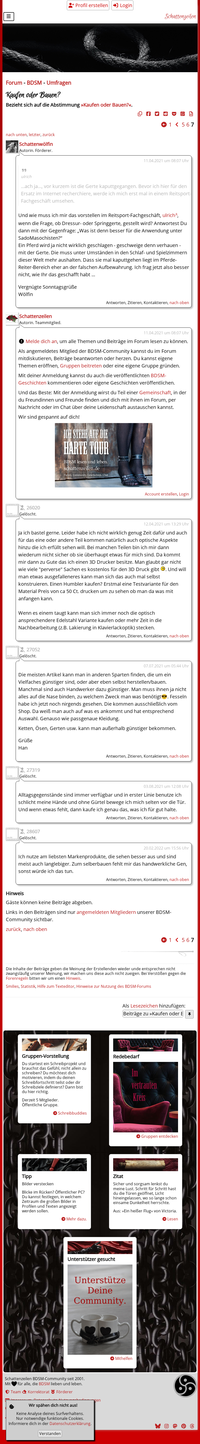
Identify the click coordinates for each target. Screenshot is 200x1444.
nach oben (179, 302)
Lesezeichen (144, 1005)
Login (125, 5)
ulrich (168, 215)
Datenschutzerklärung (70, 1423)
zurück (48, 134)
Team (15, 1392)
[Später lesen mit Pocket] (173, 113)
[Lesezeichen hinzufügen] (189, 1014)
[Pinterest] (183, 1426)
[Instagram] (166, 1426)
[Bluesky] (157, 1426)
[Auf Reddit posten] (165, 113)
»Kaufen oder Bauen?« (106, 104)
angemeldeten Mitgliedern (106, 912)
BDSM (34, 82)
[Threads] (191, 1426)
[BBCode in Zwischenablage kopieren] (190, 113)
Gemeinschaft (155, 392)
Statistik (28, 986)
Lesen (172, 1219)
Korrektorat (38, 1392)
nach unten (16, 134)
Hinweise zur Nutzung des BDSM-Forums (113, 986)
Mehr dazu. (76, 1219)
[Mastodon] (174, 1426)
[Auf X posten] (156, 113)
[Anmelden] (103, 485)
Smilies (12, 986)
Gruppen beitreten (81, 365)
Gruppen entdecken (159, 1136)
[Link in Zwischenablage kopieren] (139, 113)
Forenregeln (17, 978)
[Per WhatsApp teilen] (182, 113)
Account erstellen (161, 494)
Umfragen (59, 82)
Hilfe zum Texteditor (55, 986)
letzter (34, 134)
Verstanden (50, 1433)
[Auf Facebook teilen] (147, 113)
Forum (14, 82)
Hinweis (73, 978)
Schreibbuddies (72, 1113)
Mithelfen (123, 1358)
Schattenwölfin (36, 144)
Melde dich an (41, 341)
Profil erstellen (91, 5)
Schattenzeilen (180, 16)
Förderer (64, 1392)
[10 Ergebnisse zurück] (163, 124)
